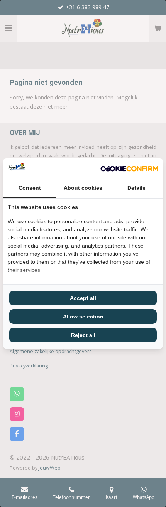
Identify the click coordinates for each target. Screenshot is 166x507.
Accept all (83, 298)
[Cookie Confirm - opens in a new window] (129, 168)
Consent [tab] (30, 188)
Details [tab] (136, 188)
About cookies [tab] (83, 188)
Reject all (83, 335)
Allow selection (83, 316)
